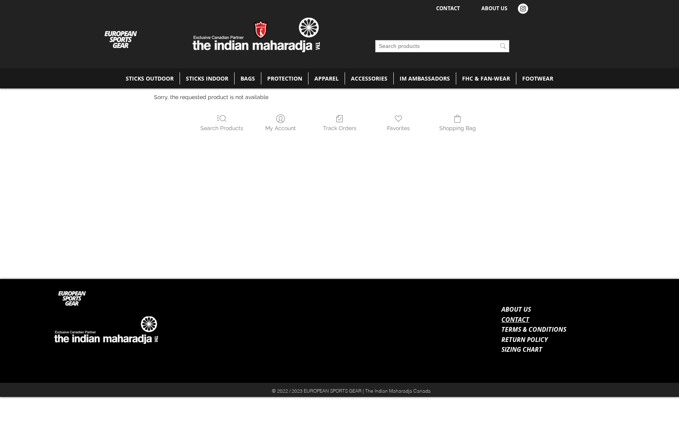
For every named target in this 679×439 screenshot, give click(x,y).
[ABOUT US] (609, 387)
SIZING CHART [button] (521, 349)
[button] (150, 78)
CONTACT (515, 319)
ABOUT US (516, 309)
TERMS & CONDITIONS (533, 329)
